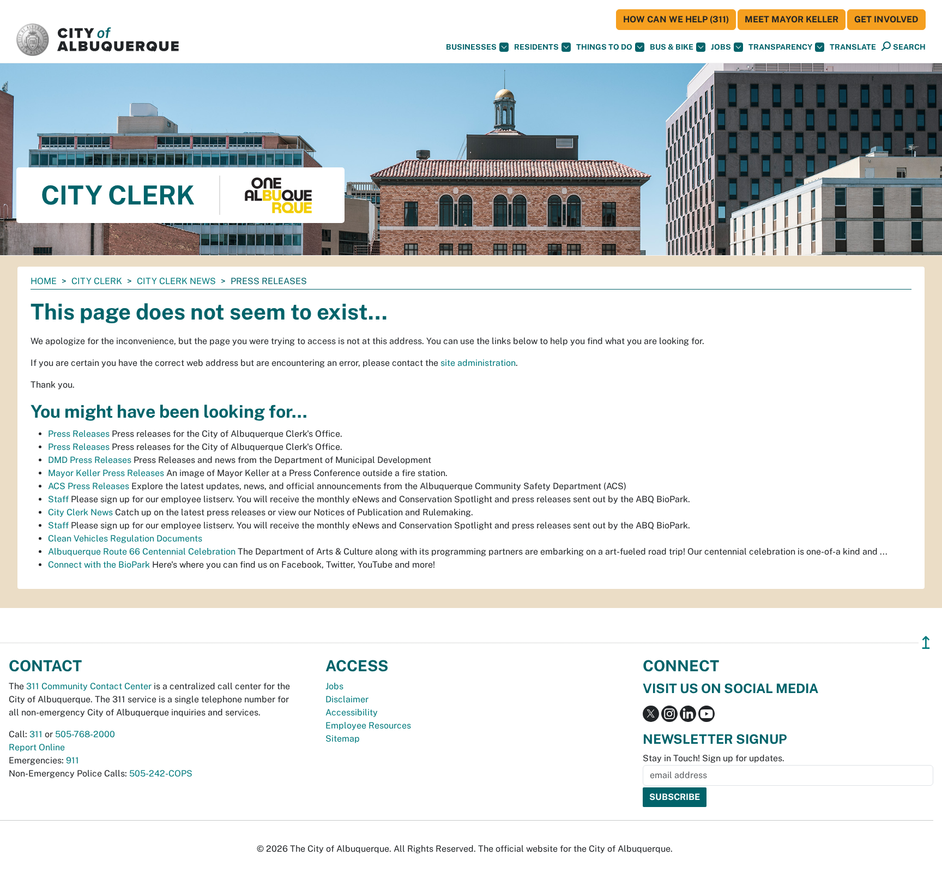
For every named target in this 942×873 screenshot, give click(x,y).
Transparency (780, 47)
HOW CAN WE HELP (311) (676, 19)
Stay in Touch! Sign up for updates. (713, 758)
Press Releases (79, 434)
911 (72, 760)
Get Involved (886, 19)
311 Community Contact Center (89, 686)
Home (44, 281)
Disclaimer (347, 699)
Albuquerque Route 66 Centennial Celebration (141, 551)
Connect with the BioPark (99, 564)
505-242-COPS (160, 773)
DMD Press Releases (89, 460)
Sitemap (342, 738)
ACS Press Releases (88, 486)
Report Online (37, 747)
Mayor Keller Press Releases (106, 473)
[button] (853, 47)
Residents (536, 47)
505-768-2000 (85, 734)
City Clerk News (176, 281)
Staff (58, 499)
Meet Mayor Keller (791, 19)
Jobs (721, 47)
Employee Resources (368, 725)
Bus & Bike (671, 47)
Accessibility (351, 712)
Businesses (471, 47)
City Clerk (96, 281)
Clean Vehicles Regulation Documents (125, 538)
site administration (478, 363)
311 (36, 734)
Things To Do (604, 47)
